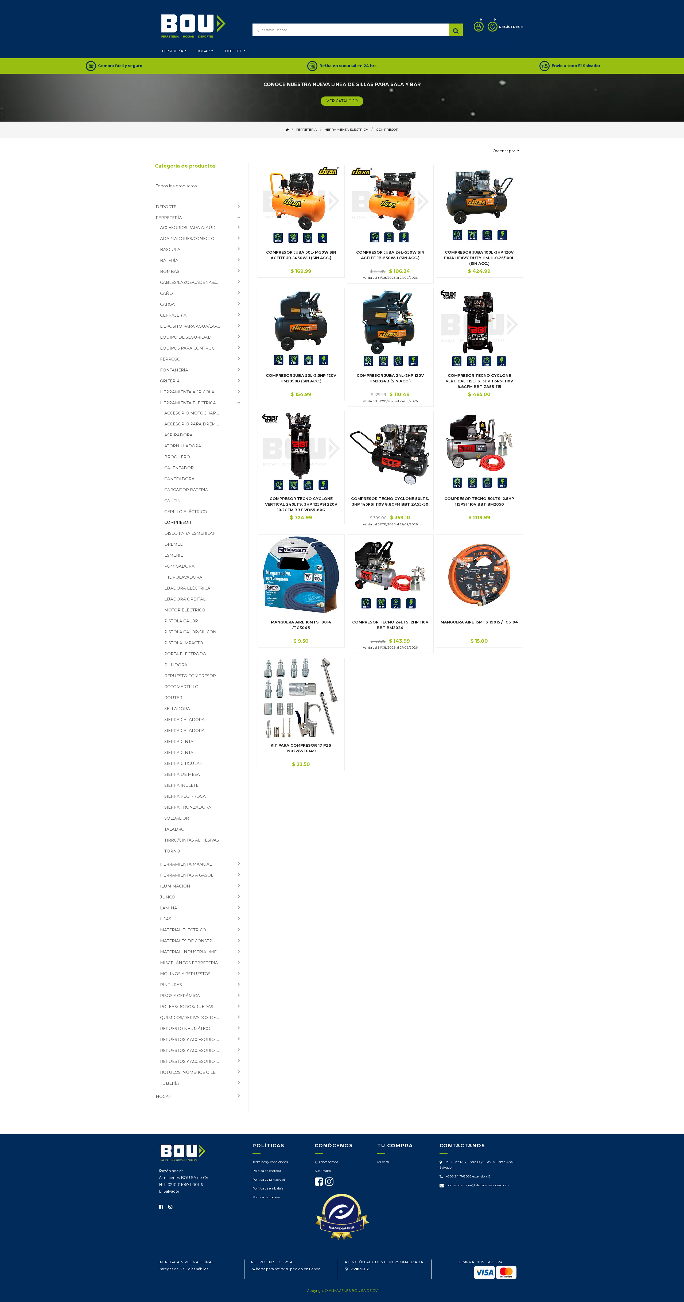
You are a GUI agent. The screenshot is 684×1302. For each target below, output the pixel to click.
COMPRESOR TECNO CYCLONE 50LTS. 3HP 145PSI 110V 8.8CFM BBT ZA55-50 (390, 501)
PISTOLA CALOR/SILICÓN (190, 631)
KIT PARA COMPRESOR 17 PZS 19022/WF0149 (301, 748)
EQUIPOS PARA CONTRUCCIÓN (192, 348)
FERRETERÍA (169, 217)
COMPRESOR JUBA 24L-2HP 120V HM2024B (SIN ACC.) (390, 378)
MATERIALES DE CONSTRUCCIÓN (192, 940)
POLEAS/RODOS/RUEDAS (186, 1006)
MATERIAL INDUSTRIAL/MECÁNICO (192, 951)
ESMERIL (173, 555)
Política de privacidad (268, 1179)
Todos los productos (176, 185)
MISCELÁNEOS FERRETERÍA (189, 962)
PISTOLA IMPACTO (183, 642)
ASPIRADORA (178, 434)
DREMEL (173, 544)
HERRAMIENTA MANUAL (186, 864)
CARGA (167, 304)
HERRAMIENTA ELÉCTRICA (188, 402)
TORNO (172, 851)
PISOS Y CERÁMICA (180, 995)
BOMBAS (169, 271)
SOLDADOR (176, 818)
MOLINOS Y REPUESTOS (185, 973)
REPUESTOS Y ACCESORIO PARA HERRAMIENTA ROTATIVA (192, 1050)
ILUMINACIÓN (175, 886)
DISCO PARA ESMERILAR (190, 533)
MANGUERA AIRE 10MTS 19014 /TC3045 (301, 625)
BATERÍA (169, 260)
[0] (477, 27)
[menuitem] (174, 51)
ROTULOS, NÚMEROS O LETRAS (192, 1072)
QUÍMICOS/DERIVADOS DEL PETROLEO (192, 1017)
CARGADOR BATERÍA (186, 489)
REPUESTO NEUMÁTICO (185, 1028)
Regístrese (511, 27)
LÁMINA (168, 907)
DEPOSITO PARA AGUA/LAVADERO (192, 326)
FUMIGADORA (179, 566)
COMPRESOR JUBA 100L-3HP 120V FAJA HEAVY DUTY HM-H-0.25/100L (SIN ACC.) (479, 258)
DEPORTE (166, 206)
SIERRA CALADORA (184, 719)
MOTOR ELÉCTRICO (184, 610)
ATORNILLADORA (182, 445)
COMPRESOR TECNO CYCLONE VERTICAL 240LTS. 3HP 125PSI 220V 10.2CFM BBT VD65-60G (301, 504)
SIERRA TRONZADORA (187, 807)
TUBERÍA (169, 1083)
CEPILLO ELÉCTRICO (185, 511)
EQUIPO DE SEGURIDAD (185, 337)
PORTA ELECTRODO (185, 653)
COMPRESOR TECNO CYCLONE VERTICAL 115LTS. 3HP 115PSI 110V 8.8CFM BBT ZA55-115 (479, 381)
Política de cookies (266, 1197)
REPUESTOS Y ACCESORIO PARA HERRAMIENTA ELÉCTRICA (192, 1039)
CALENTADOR (179, 467)
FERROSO (170, 359)
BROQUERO (177, 456)
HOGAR (164, 1096)
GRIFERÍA (170, 380)
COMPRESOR (177, 522)
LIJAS (165, 918)
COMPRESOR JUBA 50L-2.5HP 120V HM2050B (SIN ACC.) (301, 378)
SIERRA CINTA (178, 741)
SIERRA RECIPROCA (185, 796)
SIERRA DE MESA (182, 774)
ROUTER (173, 697)
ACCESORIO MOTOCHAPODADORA (194, 413)
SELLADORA (177, 708)
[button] (506, 151)
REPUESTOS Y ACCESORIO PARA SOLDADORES (192, 1061)
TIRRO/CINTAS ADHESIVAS (191, 840)
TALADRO (174, 829)
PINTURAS (171, 984)
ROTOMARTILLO (181, 686)
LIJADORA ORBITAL (184, 599)
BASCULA (170, 249)
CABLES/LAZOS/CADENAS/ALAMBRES (192, 282)
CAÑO (166, 293)
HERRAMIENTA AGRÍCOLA (187, 391)
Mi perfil (383, 1162)
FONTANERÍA (174, 370)
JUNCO (167, 897)
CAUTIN (172, 500)
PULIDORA (175, 664)
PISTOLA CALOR (181, 620)
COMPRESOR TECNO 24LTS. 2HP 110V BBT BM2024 (390, 625)
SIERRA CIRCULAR (183, 763)
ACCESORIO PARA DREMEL (192, 424)
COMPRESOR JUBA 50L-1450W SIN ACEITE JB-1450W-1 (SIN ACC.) (301, 255)
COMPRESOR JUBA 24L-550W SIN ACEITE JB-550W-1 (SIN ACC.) (390, 255)
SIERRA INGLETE (181, 785)
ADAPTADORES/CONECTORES (191, 238)
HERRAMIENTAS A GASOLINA (190, 875)
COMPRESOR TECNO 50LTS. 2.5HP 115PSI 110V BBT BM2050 (479, 501)
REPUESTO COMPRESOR (190, 675)
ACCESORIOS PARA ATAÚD (188, 227)
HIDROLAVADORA (183, 577)
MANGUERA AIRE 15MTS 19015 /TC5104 (479, 622)
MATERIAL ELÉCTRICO (183, 929)
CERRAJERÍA (173, 315)
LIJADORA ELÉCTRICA (187, 588)
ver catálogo (342, 101)
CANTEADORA (179, 478)
